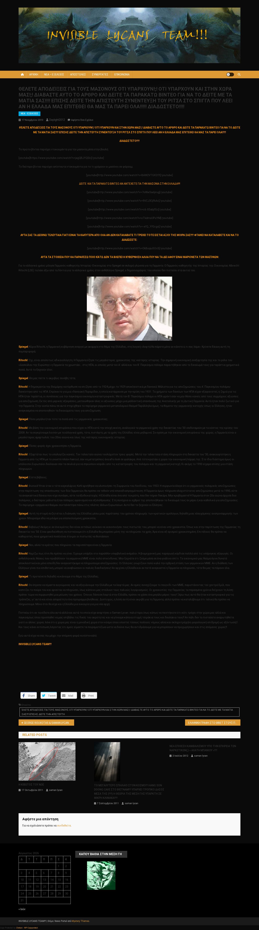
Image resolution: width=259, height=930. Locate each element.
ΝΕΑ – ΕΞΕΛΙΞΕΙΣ (54, 74)
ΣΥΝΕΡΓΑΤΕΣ (100, 74)
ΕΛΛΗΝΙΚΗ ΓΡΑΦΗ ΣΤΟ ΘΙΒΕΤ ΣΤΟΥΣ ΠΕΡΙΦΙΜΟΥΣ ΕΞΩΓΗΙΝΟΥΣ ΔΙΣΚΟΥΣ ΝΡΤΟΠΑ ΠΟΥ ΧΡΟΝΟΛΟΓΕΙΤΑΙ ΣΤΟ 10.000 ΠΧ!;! (214, 722)
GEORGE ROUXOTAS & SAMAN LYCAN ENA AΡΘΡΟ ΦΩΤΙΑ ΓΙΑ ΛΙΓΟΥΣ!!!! (49, 722)
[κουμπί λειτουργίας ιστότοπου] (230, 74)
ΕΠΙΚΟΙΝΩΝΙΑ (122, 74)
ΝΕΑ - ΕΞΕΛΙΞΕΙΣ (29, 113)
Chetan (19, 928)
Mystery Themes (80, 921)
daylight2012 (57, 119)
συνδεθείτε (64, 825)
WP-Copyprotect (31, 928)
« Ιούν (22, 909)
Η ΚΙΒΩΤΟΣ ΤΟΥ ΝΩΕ (31, 784)
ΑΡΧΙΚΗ (33, 74)
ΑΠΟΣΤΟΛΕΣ (78, 74)
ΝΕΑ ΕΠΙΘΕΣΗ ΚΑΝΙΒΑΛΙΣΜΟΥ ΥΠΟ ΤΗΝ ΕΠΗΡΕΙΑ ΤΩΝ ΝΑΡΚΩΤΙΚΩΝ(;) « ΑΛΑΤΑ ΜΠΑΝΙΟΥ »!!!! (203, 748)
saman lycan (56, 790)
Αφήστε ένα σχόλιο (82, 119)
